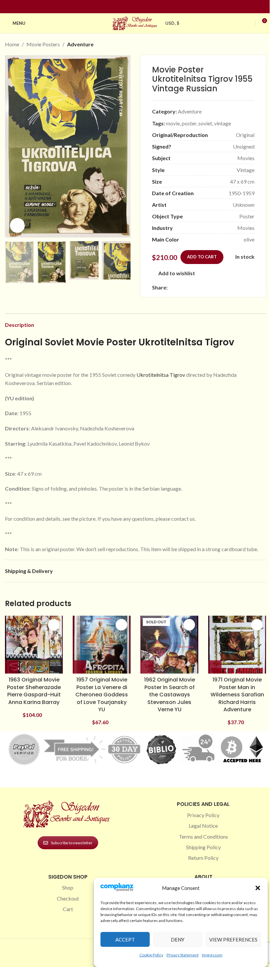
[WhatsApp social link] (219, 287)
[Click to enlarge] (17, 225)
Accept (125, 940)
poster (189, 123)
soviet (205, 123)
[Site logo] (135, 22)
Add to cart (202, 256)
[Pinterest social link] (139, 6)
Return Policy (203, 858)
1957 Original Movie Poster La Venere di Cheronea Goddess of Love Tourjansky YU (101, 694)
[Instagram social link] (132, 6)
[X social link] (179, 287)
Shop (67, 887)
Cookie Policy (151, 954)
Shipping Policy (203, 847)
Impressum (212, 954)
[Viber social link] (243, 287)
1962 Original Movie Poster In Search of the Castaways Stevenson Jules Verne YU (169, 694)
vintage (222, 123)
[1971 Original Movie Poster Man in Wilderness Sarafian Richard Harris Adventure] (237, 645)
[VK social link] (227, 287)
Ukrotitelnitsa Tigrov (160, 375)
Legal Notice (203, 825)
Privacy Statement (183, 954)
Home (12, 44)
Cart (68, 909)
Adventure (80, 44)
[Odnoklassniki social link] (211, 287)
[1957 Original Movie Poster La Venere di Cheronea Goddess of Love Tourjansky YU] (102, 645)
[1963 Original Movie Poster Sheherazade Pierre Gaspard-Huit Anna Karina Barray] (34, 645)
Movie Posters (43, 44)
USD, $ (172, 23)
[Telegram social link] (235, 287)
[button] (257, 888)
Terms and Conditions (203, 836)
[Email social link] (187, 287)
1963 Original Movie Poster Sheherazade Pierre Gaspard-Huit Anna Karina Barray (34, 691)
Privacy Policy (203, 815)
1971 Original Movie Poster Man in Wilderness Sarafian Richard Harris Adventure (237, 694)
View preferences (233, 940)
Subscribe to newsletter (72, 842)
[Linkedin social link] (147, 6)
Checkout (68, 898)
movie (173, 123)
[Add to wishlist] (53, 625)
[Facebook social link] (124, 6)
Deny (177, 940)
